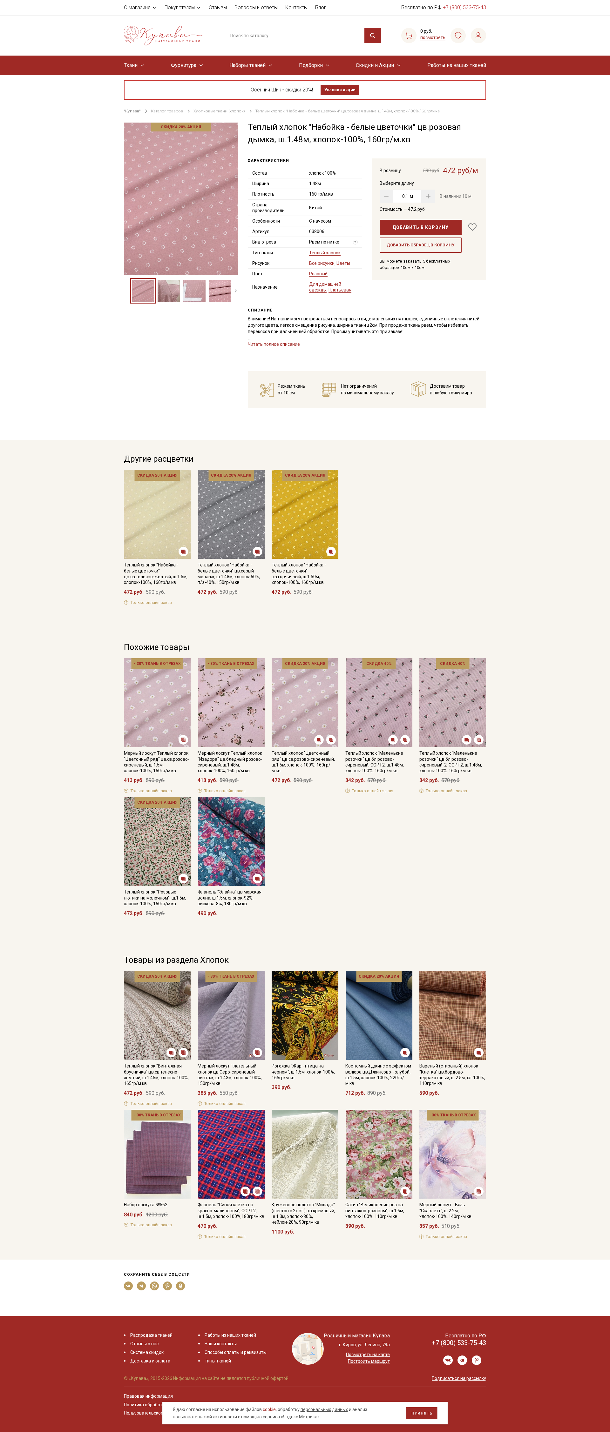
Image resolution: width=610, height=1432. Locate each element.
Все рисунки (322, 263)
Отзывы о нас (144, 1343)
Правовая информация (148, 1396)
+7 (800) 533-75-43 (464, 7)
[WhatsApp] (154, 1285)
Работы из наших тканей (456, 65)
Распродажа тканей (151, 1335)
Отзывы (218, 7)
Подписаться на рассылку (459, 1378)
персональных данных (324, 1409)
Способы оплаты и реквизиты (236, 1352)
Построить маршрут (369, 1361)
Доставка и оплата (150, 1360)
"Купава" (132, 111)
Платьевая (340, 289)
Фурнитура (183, 65)
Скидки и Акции (375, 65)
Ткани (131, 65)
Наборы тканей (247, 65)
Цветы (343, 263)
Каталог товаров (167, 111)
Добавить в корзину (420, 227)
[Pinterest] (167, 1285)
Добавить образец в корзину (420, 245)
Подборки (311, 65)
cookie (269, 1409)
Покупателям (180, 7)
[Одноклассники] (180, 1285)
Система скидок (147, 1352)
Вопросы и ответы (256, 7)
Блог (320, 7)
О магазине (137, 7)
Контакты (296, 7)
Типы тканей (218, 1360)
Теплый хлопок (325, 252)
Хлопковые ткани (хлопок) (219, 111)
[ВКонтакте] (128, 1285)
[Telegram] (141, 1285)
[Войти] (478, 35)
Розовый (318, 273)
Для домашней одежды (325, 287)
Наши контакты (221, 1343)
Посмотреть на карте (368, 1354)
